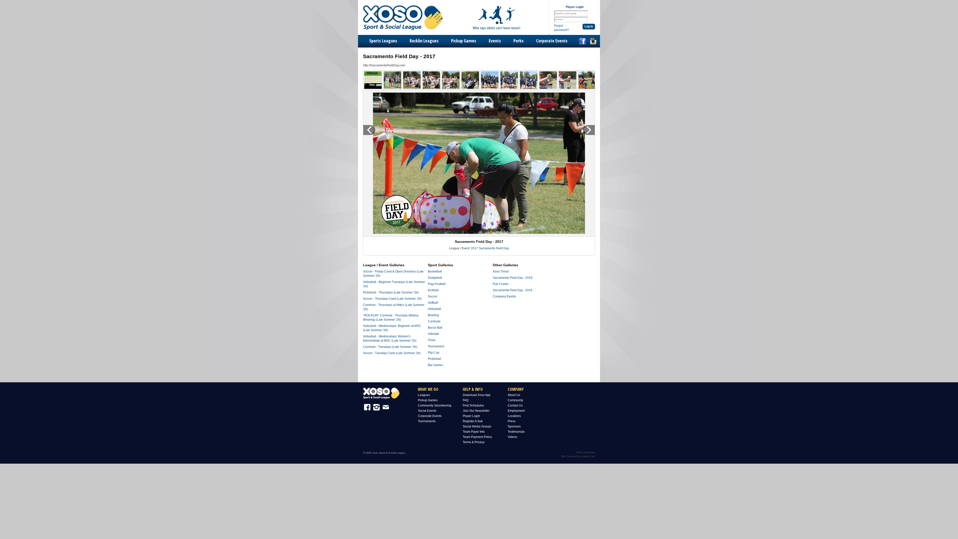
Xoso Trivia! (501, 271)
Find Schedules (473, 405)
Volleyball (434, 309)
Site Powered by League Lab (578, 456)
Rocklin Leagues (424, 41)
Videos (512, 437)
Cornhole (434, 321)
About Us (514, 395)
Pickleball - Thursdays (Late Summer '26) (391, 292)
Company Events (504, 296)
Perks (518, 41)
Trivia (431, 340)
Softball (433, 302)
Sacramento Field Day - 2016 (512, 290)
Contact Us (515, 405)
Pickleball (434, 359)
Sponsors (514, 426)
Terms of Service (585, 452)
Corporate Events (552, 41)
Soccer (432, 296)
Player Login (471, 416)
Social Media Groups (477, 426)
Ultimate (433, 334)
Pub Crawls (500, 284)
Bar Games (435, 365)
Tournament (436, 346)
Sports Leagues (383, 41)
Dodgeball (435, 277)
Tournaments (427, 421)
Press (511, 421)
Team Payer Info (474, 431)
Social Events (427, 410)
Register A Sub (473, 421)
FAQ (466, 400)
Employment (516, 410)
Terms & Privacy (473, 442)
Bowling (433, 315)
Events (495, 41)
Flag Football (437, 284)
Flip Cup (433, 352)
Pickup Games (463, 41)
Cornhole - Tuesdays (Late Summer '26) (390, 347)
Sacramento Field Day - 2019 (512, 277)
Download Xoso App (476, 395)
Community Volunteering (434, 405)
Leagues (424, 395)
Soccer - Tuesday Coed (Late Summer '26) (392, 353)
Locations (514, 416)
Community (515, 400)
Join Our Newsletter (476, 410)
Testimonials (516, 431)
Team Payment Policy (477, 437)
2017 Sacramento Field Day (490, 248)
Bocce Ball (435, 327)
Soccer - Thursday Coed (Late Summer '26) (392, 298)
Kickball (433, 290)
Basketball (435, 271)
